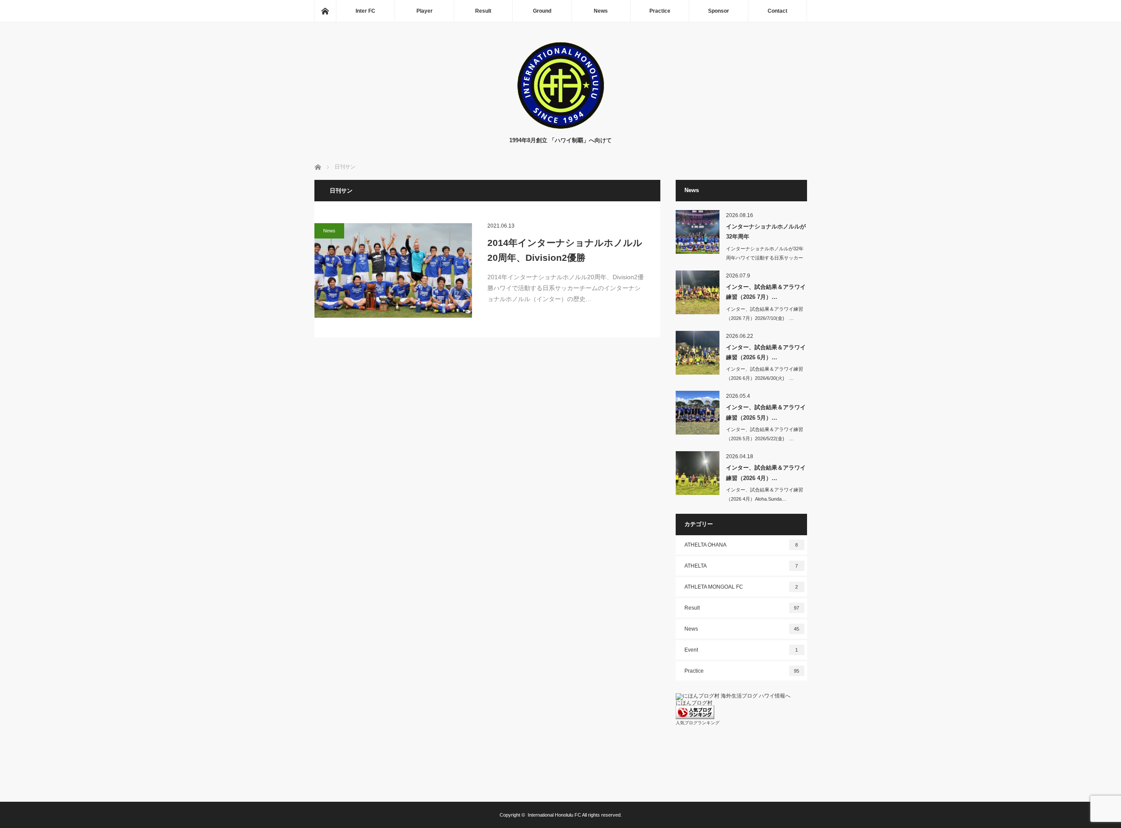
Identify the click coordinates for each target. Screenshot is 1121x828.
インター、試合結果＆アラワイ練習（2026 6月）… (766, 352)
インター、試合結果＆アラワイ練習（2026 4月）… (766, 472)
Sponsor (718, 11)
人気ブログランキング (697, 722)
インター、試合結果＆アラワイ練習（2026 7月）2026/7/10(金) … (764, 313)
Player (424, 11)
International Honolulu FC (554, 814)
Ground (542, 11)
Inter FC (365, 11)
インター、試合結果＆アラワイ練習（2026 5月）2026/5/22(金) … (764, 434)
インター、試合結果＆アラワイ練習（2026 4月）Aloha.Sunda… (764, 494)
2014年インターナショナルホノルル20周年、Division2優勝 (564, 250)
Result (483, 11)
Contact (777, 11)
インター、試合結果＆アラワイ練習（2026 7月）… (766, 292)
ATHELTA (741, 566)
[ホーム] (325, 11)
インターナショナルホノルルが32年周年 (766, 231)
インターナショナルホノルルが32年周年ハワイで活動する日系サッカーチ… (765, 258)
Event (741, 650)
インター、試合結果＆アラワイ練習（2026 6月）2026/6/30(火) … (764, 373)
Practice (659, 11)
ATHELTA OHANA (741, 545)
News (601, 11)
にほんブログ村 (694, 703)
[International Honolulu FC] (560, 127)
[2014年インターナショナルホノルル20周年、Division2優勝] (393, 270)
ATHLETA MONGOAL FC (741, 587)
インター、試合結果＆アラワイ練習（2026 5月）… (766, 412)
